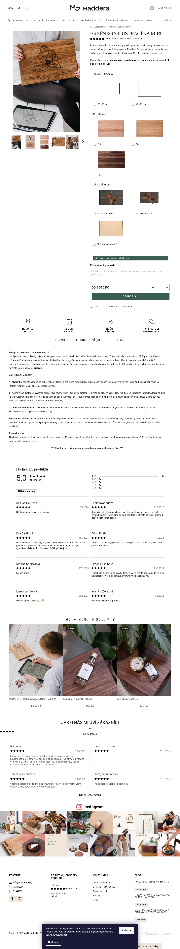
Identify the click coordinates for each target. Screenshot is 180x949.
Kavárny (96, 895)
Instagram (94, 806)
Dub (138, 144)
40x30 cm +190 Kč (105, 213)
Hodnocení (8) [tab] (88, 340)
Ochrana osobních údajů (104, 887)
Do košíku (131, 296)
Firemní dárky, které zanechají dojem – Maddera (152, 896)
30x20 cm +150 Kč (143, 213)
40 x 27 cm (141, 104)
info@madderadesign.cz (24, 882)
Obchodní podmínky (102, 882)
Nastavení (53, 942)
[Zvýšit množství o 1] (167, 287)
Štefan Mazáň (152, 933)
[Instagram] (19, 899)
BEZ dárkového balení (107, 244)
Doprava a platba (101, 891)
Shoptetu (167, 933)
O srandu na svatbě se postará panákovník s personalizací (152, 911)
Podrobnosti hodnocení (131, 38)
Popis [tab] (60, 340)
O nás (95, 900)
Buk (99, 144)
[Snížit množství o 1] (153, 287)
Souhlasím (126, 930)
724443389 (18, 887)
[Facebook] (12, 899)
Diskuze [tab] (118, 340)
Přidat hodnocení (26, 491)
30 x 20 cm (102, 104)
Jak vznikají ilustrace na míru (152, 882)
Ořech (100, 175)
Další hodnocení (90, 795)
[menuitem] (8, 21)
